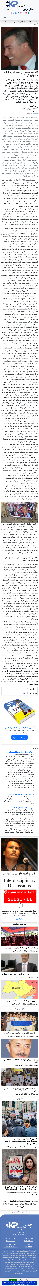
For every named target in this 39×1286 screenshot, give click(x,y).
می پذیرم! (13, 1280)
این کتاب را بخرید (19, 737)
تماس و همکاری (10, 1240)
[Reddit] (29, 113)
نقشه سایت (28, 1246)
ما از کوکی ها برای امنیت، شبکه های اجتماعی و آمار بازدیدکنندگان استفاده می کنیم (19, 1283)
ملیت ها (34, 1201)
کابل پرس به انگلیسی (10, 1246)
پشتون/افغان (9, 1204)
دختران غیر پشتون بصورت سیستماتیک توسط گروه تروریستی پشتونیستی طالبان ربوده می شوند (21, 1141)
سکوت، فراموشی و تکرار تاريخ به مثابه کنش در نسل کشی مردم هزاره (20, 1090)
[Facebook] (35, 113)
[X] (28, 113)
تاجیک (22, 1201)
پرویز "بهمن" (33, 106)
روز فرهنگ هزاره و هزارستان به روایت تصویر (21, 1033)
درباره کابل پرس (10, 1238)
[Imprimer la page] (31, 113)
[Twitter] (30, 693)
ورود (28, 1244)
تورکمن (10, 1201)
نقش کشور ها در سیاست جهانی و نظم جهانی (20, 974)
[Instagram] (27, 693)
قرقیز (29, 1204)
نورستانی (23, 1204)
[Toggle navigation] (4, 17)
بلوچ (16, 1204)
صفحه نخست (34, 22)
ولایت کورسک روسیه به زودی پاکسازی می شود (20, 947)
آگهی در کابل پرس (10, 1244)
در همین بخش (19, 924)
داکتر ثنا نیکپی (17, 951)
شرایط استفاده (28, 1240)
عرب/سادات (19, 1206)
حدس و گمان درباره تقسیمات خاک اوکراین (21, 1000)
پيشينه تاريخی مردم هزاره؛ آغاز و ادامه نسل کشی (21, 1061)
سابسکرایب (19, 919)
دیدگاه (26, 22)
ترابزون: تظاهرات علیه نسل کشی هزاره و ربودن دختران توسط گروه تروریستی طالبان (20, 1188)
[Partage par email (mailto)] (37, 113)
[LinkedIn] (33, 113)
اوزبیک (16, 1201)
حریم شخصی (29, 1238)
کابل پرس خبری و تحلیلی (15, 1036)
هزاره (28, 1201)
